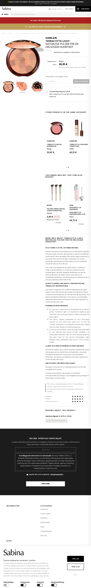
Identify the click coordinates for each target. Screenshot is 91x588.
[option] (8, 86)
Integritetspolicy (56, 474)
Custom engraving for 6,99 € (66, 94)
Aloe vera (43, 536)
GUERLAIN (51, 38)
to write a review (58, 416)
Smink (42, 527)
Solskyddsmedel (45, 531)
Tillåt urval (75, 566)
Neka (75, 574)
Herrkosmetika (45, 522)
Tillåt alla (75, 558)
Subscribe (45, 483)
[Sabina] (6, 9)
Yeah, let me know (81, 81)
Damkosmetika (45, 514)
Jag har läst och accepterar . (46, 474)
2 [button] (68, 167)
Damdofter (44, 509)
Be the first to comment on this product (67, 52)
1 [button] (66, 167)
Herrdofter (43, 518)
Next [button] (42, 86)
